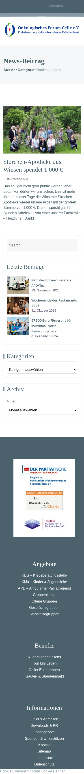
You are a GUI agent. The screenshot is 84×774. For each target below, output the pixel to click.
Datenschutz (44, 764)
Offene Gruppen (44, 601)
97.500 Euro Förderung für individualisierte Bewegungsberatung (51, 326)
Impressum (44, 758)
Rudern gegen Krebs (44, 657)
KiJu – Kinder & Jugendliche (44, 582)
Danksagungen (48, 70)
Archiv (11, 401)
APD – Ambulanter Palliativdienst (44, 588)
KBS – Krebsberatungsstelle (44, 575)
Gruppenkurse (44, 595)
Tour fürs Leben (44, 663)
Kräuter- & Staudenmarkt (44, 676)
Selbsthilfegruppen (44, 614)
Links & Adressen (44, 719)
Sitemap (44, 751)
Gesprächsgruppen (44, 607)
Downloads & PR (44, 725)
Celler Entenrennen (44, 670)
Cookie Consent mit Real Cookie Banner (32, 771)
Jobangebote (44, 732)
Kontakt (44, 745)
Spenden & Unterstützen (44, 738)
